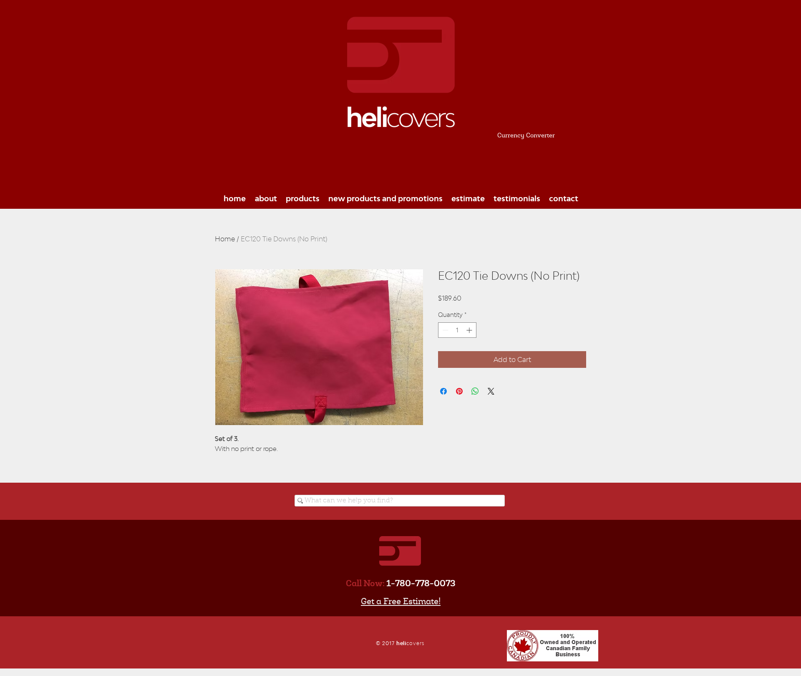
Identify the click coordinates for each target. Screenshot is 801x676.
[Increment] (470, 330)
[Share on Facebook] (443, 391)
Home (225, 239)
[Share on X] (491, 391)
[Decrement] (444, 330)
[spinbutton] (457, 330)
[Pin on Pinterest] (459, 391)
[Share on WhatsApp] (475, 391)
